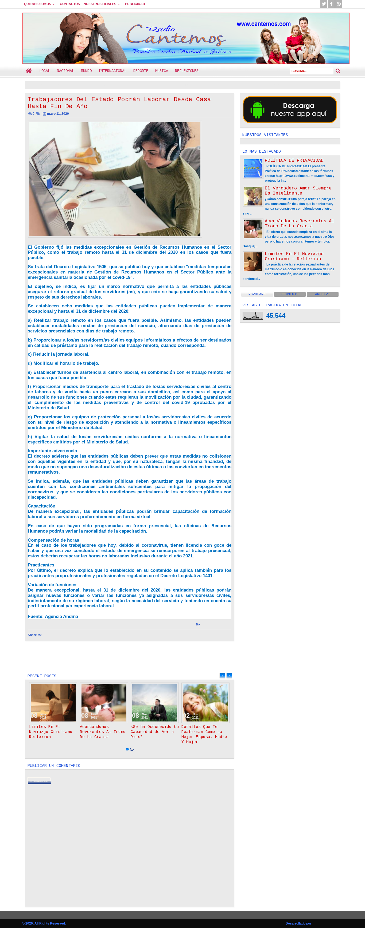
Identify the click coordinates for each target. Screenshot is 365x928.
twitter (323, 4)
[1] (127, 749)
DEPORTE (140, 71)
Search (337, 70)
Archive (322, 294)
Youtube (338, 4)
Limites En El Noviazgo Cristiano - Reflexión (135, 85)
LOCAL (44, 71)
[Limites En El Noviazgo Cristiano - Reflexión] (53, 702)
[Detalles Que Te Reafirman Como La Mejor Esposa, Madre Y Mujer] (205, 702)
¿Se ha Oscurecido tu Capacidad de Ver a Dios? (311, 85)
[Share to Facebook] (59, 688)
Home (29, 71)
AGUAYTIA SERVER (327, 923)
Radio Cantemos (51, 17)
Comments (289, 294)
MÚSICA (161, 71)
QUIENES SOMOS (37, 4)
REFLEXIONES (187, 71)
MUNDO (86, 71)
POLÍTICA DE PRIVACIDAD (294, 160)
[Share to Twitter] (65, 688)
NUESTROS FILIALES (100, 4)
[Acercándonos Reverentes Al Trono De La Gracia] (103, 702)
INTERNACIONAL (112, 71)
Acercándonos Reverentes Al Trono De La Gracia (221, 85)
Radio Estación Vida (216, 624)
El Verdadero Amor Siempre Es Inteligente (298, 191)
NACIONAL (65, 71)
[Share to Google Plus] (71, 688)
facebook (331, 4)
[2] (132, 749)
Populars (257, 294)
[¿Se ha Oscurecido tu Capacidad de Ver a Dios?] (154, 702)
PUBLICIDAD (135, 4)
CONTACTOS (70, 4)
